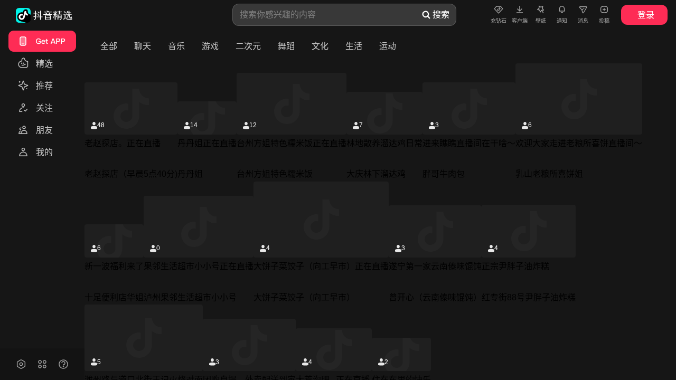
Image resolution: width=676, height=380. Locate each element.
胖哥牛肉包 (443, 173)
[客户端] (519, 9)
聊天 (142, 46)
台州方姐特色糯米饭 (275, 173)
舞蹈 (286, 46)
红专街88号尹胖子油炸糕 (529, 297)
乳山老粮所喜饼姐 (549, 173)
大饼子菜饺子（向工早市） (304, 297)
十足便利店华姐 (114, 297)
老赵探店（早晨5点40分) (130, 173)
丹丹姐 (190, 173)
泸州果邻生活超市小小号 (190, 297)
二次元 (248, 46)
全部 (108, 46)
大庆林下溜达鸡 (376, 173)
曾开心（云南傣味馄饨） (435, 297)
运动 (387, 46)
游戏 (210, 46)
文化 (320, 46)
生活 (353, 46)
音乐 (176, 46)
